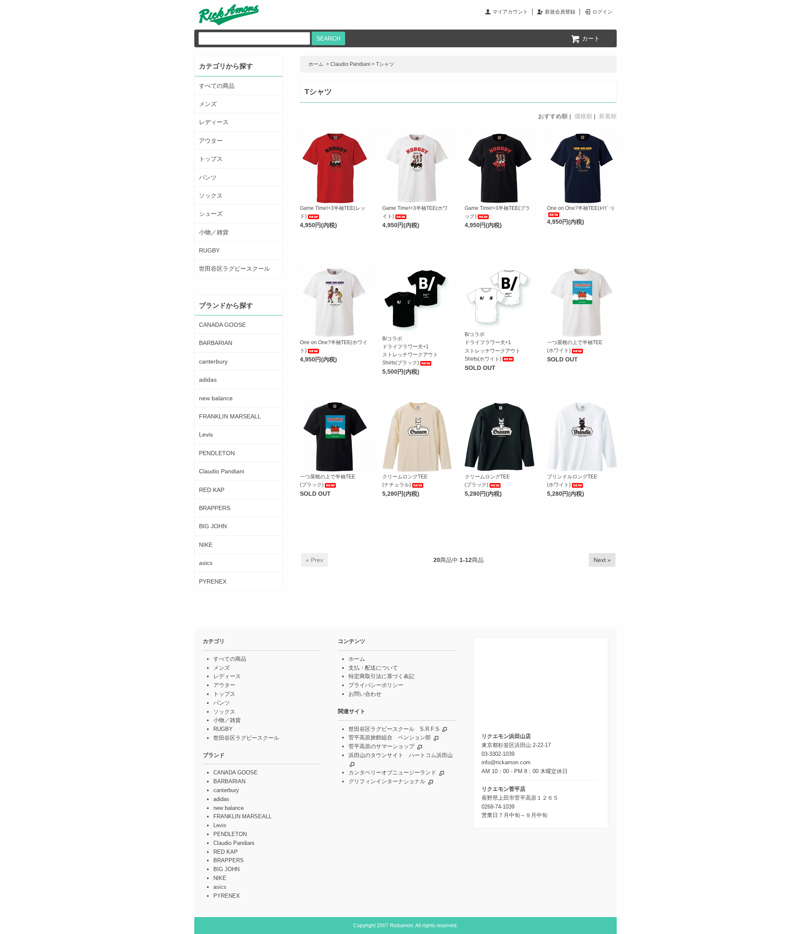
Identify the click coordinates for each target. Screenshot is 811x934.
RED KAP (211, 489)
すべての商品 (216, 85)
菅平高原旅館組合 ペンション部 (389, 737)
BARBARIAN (215, 342)
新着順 (608, 116)
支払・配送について (373, 668)
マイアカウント (510, 12)
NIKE (205, 544)
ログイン (602, 12)
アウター (211, 140)
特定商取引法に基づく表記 (381, 676)
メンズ (208, 103)
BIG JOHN (213, 526)
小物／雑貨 (214, 232)
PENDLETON (217, 453)
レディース (214, 122)
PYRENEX (212, 581)
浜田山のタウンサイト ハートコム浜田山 (400, 755)
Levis (206, 434)
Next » (602, 560)
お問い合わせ (364, 694)
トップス (211, 158)
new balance (216, 398)
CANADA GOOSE (222, 324)
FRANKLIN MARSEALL (230, 416)
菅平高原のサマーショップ (381, 746)
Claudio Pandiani (350, 64)
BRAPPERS (214, 508)
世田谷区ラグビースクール (234, 268)
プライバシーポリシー (375, 685)
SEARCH (328, 38)
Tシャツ (385, 64)
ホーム (316, 64)
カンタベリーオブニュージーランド (392, 772)
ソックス (211, 195)
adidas (208, 379)
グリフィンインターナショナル (386, 781)
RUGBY (209, 250)
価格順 (583, 116)
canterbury (213, 361)
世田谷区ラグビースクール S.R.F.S (393, 729)
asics (205, 562)
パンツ (208, 177)
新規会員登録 (560, 12)
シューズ (211, 213)
